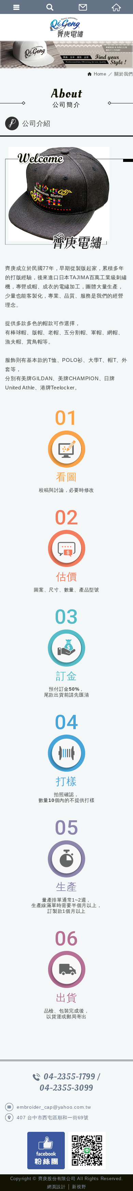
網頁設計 (56, 1186)
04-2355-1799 (69, 1077)
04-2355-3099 (66, 1088)
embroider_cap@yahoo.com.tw (54, 1107)
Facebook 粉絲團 (46, 1150)
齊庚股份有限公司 (66, 27)
